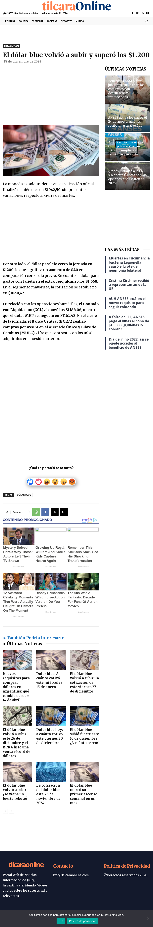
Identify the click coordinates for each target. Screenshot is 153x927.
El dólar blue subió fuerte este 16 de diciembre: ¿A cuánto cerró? (84, 736)
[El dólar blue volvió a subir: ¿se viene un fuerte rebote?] (17, 772)
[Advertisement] (51, 96)
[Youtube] (147, 13)
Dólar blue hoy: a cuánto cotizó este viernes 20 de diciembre (49, 736)
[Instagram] (137, 13)
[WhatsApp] (36, 512)
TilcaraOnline (26, 865)
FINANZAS (11, 46)
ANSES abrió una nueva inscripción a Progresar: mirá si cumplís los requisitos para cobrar (126, 148)
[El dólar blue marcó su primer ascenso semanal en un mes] (84, 772)
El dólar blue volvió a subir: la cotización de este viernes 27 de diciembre (84, 683)
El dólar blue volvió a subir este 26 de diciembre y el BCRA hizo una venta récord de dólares (16, 742)
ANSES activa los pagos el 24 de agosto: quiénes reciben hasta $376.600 (127, 121)
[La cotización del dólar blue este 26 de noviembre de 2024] (51, 772)
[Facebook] (132, 13)
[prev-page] (5, 811)
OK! (61, 921)
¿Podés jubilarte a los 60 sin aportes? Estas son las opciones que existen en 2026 (127, 177)
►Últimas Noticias (22, 643)
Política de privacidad (82, 921)
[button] (147, 21)
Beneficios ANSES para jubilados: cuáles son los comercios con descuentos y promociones (126, 89)
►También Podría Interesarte (33, 637)
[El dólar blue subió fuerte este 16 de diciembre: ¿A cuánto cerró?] (84, 716)
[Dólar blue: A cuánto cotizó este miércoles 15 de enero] (51, 660)
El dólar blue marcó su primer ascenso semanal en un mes (83, 794)
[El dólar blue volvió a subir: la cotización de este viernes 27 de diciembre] (84, 660)
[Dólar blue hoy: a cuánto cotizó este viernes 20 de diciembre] (51, 716)
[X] (142, 13)
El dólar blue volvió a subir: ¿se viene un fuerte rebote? (15, 792)
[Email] (64, 512)
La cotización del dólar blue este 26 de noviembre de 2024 (48, 794)
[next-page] (11, 811)
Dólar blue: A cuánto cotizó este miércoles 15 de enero (49, 680)
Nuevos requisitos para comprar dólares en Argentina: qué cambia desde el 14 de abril (17, 687)
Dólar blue (24, 494)
